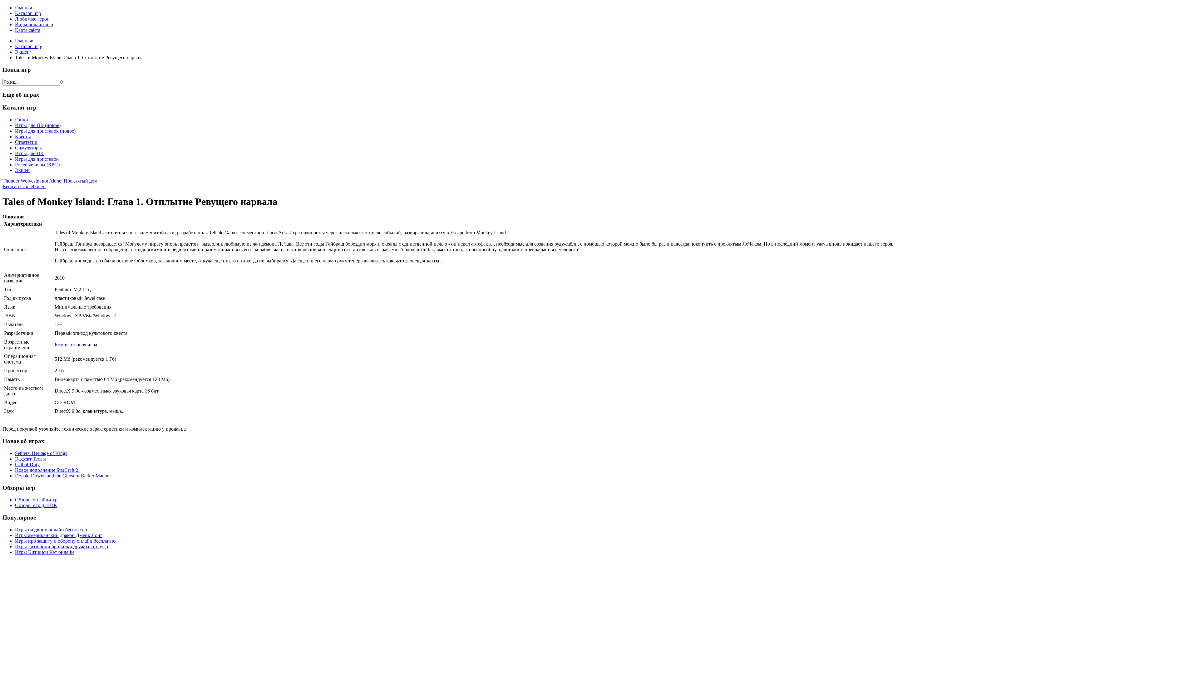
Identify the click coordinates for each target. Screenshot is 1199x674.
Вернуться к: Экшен (24, 186)
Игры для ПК (29, 153)
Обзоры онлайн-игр (36, 499)
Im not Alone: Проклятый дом (66, 180)
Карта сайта (27, 30)
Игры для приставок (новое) (45, 131)
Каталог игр (28, 13)
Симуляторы (28, 147)
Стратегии (26, 142)
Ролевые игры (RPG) (37, 164)
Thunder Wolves (18, 180)
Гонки (21, 119)
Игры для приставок (37, 159)
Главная (23, 7)
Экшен (22, 52)
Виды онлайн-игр (34, 24)
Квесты (23, 136)
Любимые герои (32, 19)
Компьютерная (70, 344)
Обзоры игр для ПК (36, 505)
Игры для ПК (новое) (38, 125)
